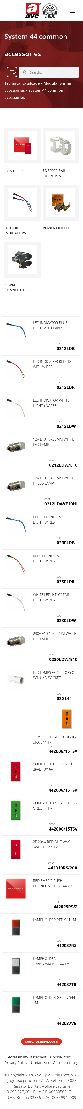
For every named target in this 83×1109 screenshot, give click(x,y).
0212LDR (66, 387)
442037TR (67, 984)
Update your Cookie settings (55, 1062)
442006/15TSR (63, 790)
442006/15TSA (63, 751)
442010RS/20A (62, 868)
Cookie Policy (61, 1057)
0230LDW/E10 (63, 659)
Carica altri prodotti (41, 1041)
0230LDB (66, 543)
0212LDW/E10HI (60, 504)
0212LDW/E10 (63, 465)
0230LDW (66, 620)
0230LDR (66, 582)
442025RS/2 (65, 907)
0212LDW (66, 426)
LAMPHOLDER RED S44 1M (54, 919)
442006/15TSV (63, 829)
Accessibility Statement (27, 1057)
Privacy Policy (16, 1062)
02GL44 (64, 698)
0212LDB (66, 348)
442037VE (66, 1023)
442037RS (66, 945)
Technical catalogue (22, 83)
